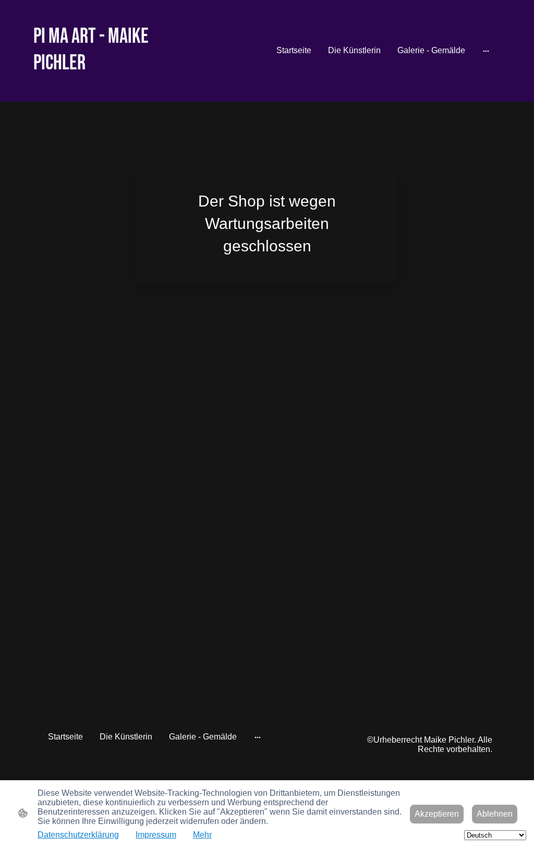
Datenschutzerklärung (78, 834)
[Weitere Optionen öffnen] (486, 50)
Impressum (156, 834)
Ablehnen (495, 813)
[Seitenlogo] (105, 86)
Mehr (202, 834)
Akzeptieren (437, 813)
